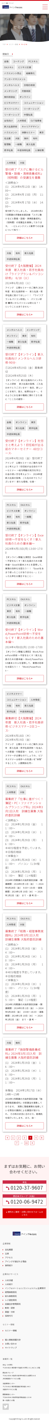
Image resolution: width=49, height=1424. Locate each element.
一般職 (18, 144)
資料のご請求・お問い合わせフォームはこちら (24, 1213)
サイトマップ (11, 1347)
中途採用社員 (23, 150)
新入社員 (30, 144)
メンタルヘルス (11, 85)
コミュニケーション (33, 102)
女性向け (8, 120)
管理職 (7, 144)
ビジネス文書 (24, 67)
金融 (6, 61)
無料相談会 (9, 96)
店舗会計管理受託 (13, 1304)
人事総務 (39, 150)
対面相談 (26, 91)
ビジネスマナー (11, 102)
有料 (35, 138)
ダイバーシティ (11, 108)
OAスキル (9, 67)
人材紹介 (9, 1284)
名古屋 (7, 138)
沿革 (7, 1253)
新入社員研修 (10, 126)
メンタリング (10, 91)
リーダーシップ (31, 108)
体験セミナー (28, 132)
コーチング (18, 61)
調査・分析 (10, 1311)
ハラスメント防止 (13, 73)
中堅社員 (28, 114)
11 (26, 1142)
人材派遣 (9, 1280)
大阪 (17, 138)
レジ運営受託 (11, 1300)
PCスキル (33, 61)
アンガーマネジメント (15, 79)
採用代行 (9, 1315)
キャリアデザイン (30, 126)
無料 (26, 138)
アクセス (9, 1257)
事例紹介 (9, 1265)
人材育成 (21, 120)
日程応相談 (29, 85)
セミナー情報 (13, 44)
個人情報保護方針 (13, 1339)
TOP (4, 44)
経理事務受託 (11, 1292)
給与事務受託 (11, 1296)
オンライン (25, 96)
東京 (41, 132)
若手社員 (8, 150)
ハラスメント (10, 132)
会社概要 (9, 1249)
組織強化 (30, 73)
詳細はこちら (24, 237)
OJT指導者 (36, 120)
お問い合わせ (11, 1343)
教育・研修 (10, 1307)
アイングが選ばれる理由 (15, 1261)
